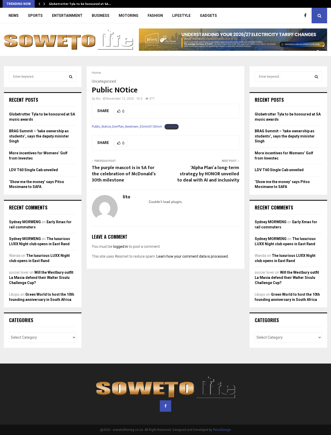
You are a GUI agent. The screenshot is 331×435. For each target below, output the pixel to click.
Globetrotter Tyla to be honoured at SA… (80, 3)
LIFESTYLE (181, 15)
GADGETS (208, 15)
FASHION (155, 15)
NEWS (14, 15)
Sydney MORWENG (25, 222)
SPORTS (35, 15)
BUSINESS (100, 15)
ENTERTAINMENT (67, 15)
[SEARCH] (70, 76)
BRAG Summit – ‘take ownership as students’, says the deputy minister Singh (39, 136)
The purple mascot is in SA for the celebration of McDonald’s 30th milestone (124, 174)
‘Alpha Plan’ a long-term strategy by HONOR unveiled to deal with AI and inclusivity (208, 174)
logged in (120, 246)
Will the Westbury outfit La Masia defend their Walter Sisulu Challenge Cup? (41, 277)
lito (98, 98)
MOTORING (128, 15)
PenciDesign (222, 430)
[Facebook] (306, 15)
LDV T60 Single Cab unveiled (33, 170)
